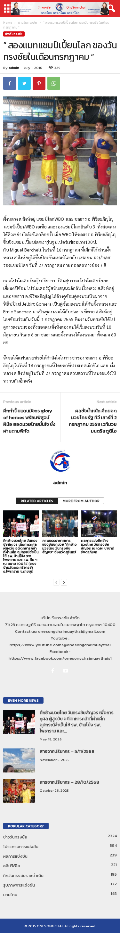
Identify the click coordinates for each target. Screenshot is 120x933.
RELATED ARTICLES (37, 500)
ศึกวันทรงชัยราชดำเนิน (23, 875)
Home (7, 22)
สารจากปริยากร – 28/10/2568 (69, 782)
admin (14, 67)
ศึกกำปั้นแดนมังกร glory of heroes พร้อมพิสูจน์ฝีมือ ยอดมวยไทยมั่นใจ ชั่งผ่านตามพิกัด (29, 420)
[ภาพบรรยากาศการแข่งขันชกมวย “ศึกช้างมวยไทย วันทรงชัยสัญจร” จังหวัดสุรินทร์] (60, 523)
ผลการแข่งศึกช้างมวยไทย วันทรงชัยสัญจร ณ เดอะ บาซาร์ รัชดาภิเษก (97, 546)
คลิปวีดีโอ (11, 866)
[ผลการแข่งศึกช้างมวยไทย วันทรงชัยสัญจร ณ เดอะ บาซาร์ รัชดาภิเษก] (99, 523)
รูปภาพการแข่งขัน (19, 885)
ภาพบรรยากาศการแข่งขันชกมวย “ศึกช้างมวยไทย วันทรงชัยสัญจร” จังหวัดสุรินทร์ (59, 546)
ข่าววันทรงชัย (27, 22)
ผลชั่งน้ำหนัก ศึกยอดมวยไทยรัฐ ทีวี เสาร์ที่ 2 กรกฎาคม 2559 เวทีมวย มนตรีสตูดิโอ (93, 420)
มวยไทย (10, 895)
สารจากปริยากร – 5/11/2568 (67, 751)
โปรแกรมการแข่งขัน (20, 847)
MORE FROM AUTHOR (81, 500)
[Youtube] (66, 671)
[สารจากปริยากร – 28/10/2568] (19, 791)
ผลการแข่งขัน (15, 856)
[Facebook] (54, 671)
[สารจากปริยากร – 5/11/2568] (19, 760)
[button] (110, 9)
